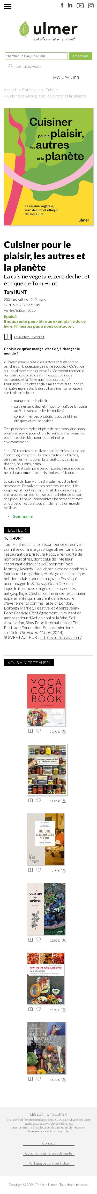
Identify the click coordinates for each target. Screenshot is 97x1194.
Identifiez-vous (28, 66)
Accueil (10, 89)
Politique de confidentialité (48, 1163)
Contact (48, 1143)
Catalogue (31, 89)
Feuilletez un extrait (29, 337)
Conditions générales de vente (48, 1153)
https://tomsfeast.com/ (61, 637)
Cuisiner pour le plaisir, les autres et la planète (46, 95)
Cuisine (51, 89)
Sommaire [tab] (23, 516)
